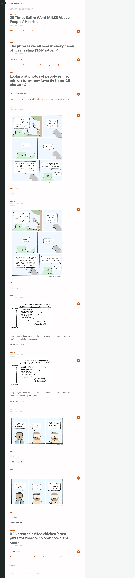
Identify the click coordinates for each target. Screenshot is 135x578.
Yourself (15, 457)
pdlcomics (13, 188)
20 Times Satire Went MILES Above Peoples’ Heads (40, 19)
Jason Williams (17, 3)
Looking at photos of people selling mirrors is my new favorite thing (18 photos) (40, 80)
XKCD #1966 (21, 344)
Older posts (12, 565)
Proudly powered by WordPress (17, 573)
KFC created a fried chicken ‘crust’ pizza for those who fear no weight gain (39, 538)
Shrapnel (13, 14)
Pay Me (15, 194)
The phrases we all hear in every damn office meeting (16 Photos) (42, 48)
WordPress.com (41, 573)
